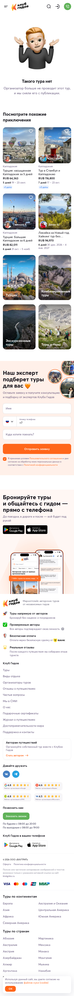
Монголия (45, 958)
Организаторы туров (17, 682)
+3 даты (44, 187)
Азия (6, 910)
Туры (6, 670)
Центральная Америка (53, 910)
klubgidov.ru (9, 876)
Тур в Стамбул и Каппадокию (49, 172)
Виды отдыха (11, 676)
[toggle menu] (5, 6)
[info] (62, 629)
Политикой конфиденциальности (41, 464)
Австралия (10, 945)
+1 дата (7, 187)
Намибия (44, 971)
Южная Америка (49, 916)
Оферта (7, 864)
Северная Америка (16, 923)
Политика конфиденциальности (30, 864)
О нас (6, 707)
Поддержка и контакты (18, 732)
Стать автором (15, 755)
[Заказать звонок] (67, 6)
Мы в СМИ (10, 701)
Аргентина (10, 971)
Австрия (8, 951)
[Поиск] (49, 6)
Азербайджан (12, 958)
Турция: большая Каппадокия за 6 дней (17, 238)
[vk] (6, 774)
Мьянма (43, 964)
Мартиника (45, 938)
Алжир (7, 964)
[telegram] (15, 774)
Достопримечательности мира (23, 725)
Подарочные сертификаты (20, 713)
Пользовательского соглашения (45, 458)
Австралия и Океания (53, 903)
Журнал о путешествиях (19, 719)
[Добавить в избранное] (31, 131)
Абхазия (8, 938)
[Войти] (57, 6)
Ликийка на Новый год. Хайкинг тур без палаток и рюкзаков (54, 234)
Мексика (44, 945)
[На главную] (20, 6)
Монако (43, 951)
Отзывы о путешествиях (19, 688)
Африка (8, 916)
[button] (7, 421)
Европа (8, 903)
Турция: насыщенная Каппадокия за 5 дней (17, 172)
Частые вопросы (14, 694)
